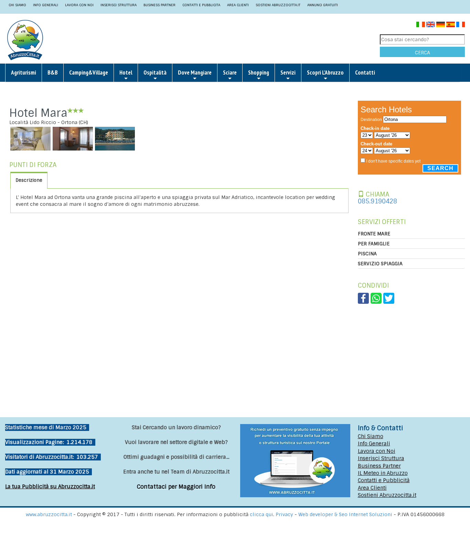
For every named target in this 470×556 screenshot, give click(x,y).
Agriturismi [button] (23, 72)
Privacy (285, 514)
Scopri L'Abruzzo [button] (325, 72)
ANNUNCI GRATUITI (322, 5)
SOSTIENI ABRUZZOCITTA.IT (278, 5)
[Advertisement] (209, 39)
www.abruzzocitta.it (49, 514)
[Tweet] (388, 298)
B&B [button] (52, 72)
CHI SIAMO (17, 5)
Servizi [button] (288, 72)
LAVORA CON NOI (79, 5)
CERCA (422, 52)
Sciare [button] (230, 72)
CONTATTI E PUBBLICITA (201, 5)
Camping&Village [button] (88, 72)
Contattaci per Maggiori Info (176, 486)
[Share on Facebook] (363, 298)
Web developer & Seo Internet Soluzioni (346, 514)
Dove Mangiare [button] (195, 72)
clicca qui (261, 514)
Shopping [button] (258, 72)
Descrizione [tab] (28, 180)
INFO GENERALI (45, 5)
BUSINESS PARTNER (159, 5)
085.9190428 (377, 201)
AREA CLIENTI (238, 5)
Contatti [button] (365, 72)
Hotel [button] (125, 72)
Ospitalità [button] (155, 72)
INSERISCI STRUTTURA (118, 5)
